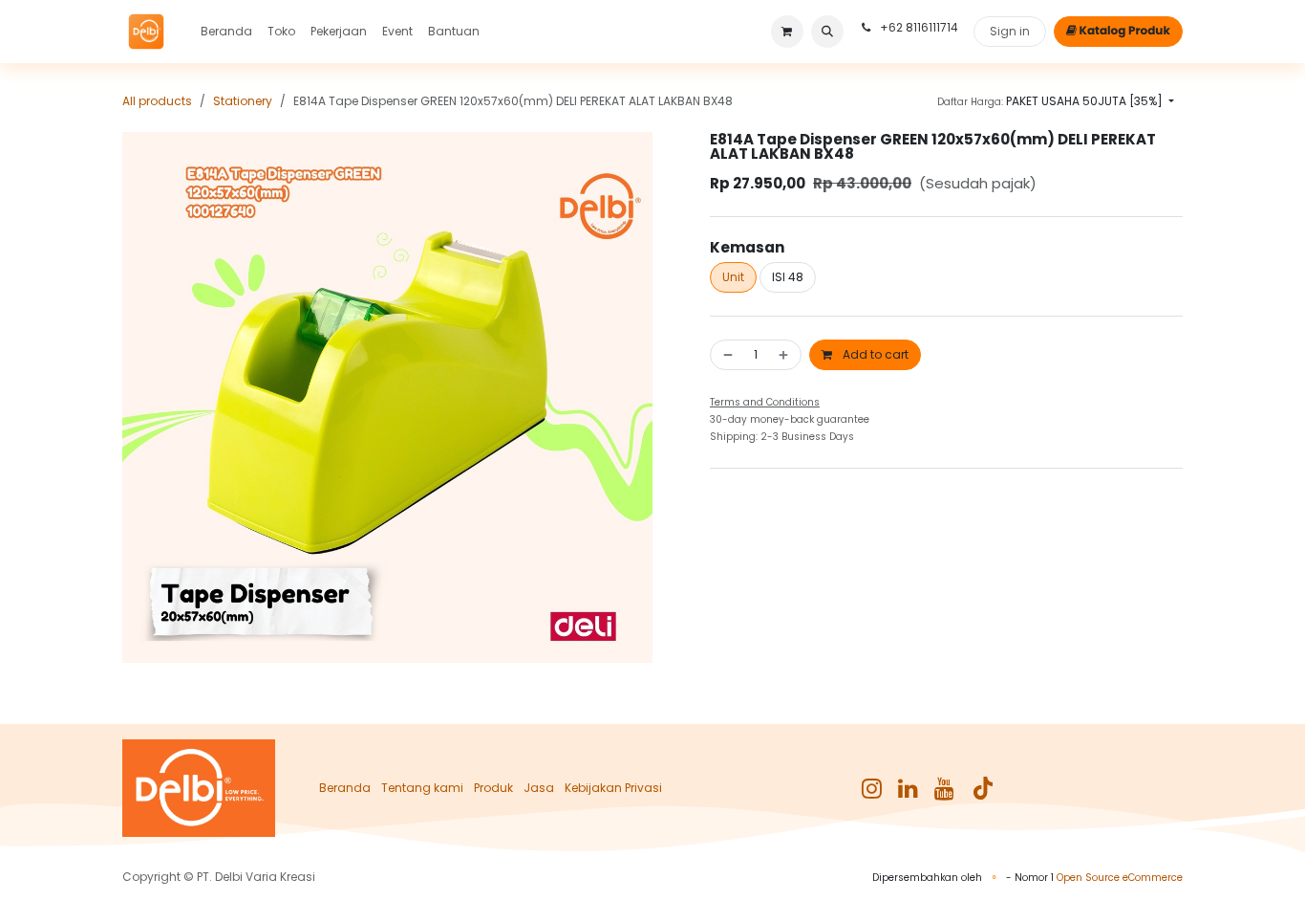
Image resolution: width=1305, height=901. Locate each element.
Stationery (242, 101)
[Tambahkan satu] (785, 355)
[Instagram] (872, 788)
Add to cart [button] (874, 354)
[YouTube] (944, 788)
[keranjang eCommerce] (787, 31)
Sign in (1010, 31)
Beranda (345, 788)
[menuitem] (226, 31)
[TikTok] (983, 788)
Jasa (539, 788)
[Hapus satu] (726, 355)
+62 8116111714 (917, 27)
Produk (493, 788)
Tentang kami (422, 788)
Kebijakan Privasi (613, 788)
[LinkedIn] (908, 788)
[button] (827, 31)
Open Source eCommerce (1120, 877)
